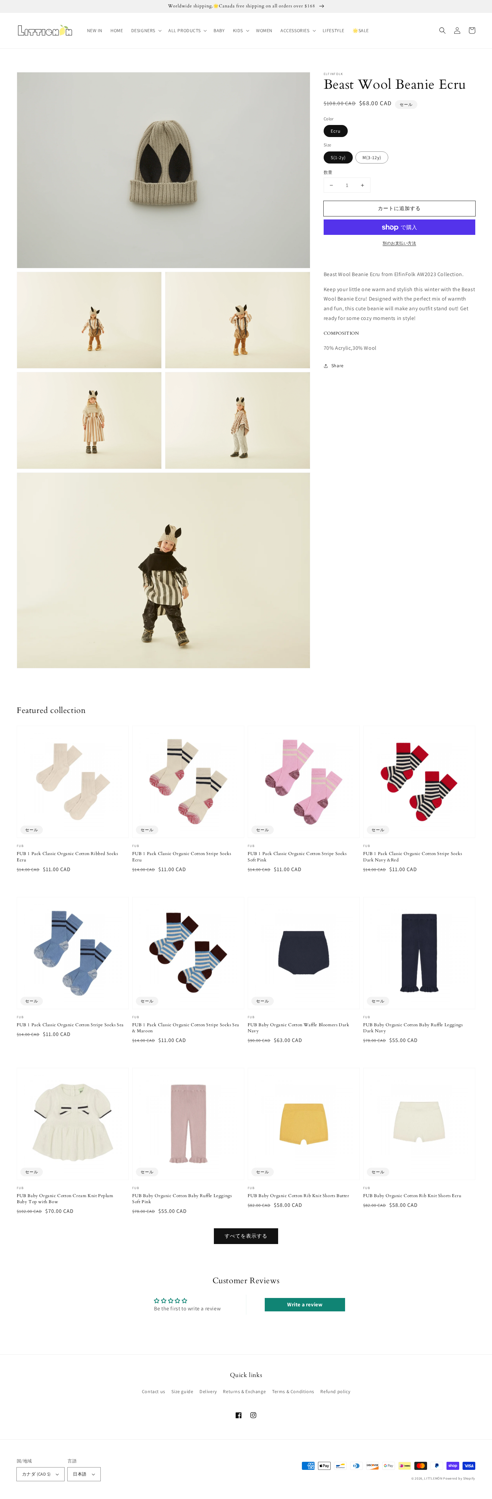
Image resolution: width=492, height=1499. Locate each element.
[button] (145, 30)
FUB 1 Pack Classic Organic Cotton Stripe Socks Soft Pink (297, 857)
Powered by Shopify (459, 1478)
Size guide (182, 1391)
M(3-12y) (371, 157)
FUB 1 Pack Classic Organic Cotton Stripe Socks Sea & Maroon (185, 1028)
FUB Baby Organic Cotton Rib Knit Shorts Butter (298, 1196)
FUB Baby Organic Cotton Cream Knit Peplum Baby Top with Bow (65, 1199)
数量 (328, 172)
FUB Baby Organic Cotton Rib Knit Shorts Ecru (412, 1196)
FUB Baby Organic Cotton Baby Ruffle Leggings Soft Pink (182, 1199)
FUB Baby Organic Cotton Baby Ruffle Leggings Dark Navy (413, 1028)
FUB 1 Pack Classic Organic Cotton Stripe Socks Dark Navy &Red (412, 857)
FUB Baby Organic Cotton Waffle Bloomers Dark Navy (298, 1028)
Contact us (153, 1391)
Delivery (208, 1391)
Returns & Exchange (244, 1391)
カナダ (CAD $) (36, 1474)
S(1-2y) (338, 157)
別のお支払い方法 (399, 243)
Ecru (336, 131)
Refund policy (335, 1391)
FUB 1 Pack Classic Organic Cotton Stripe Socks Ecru (181, 857)
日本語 (79, 1474)
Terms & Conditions (293, 1391)
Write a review (304, 1304)
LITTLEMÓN (433, 1478)
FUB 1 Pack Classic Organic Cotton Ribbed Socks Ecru (67, 857)
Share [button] (337, 366)
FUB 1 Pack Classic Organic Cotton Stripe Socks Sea (70, 1025)
